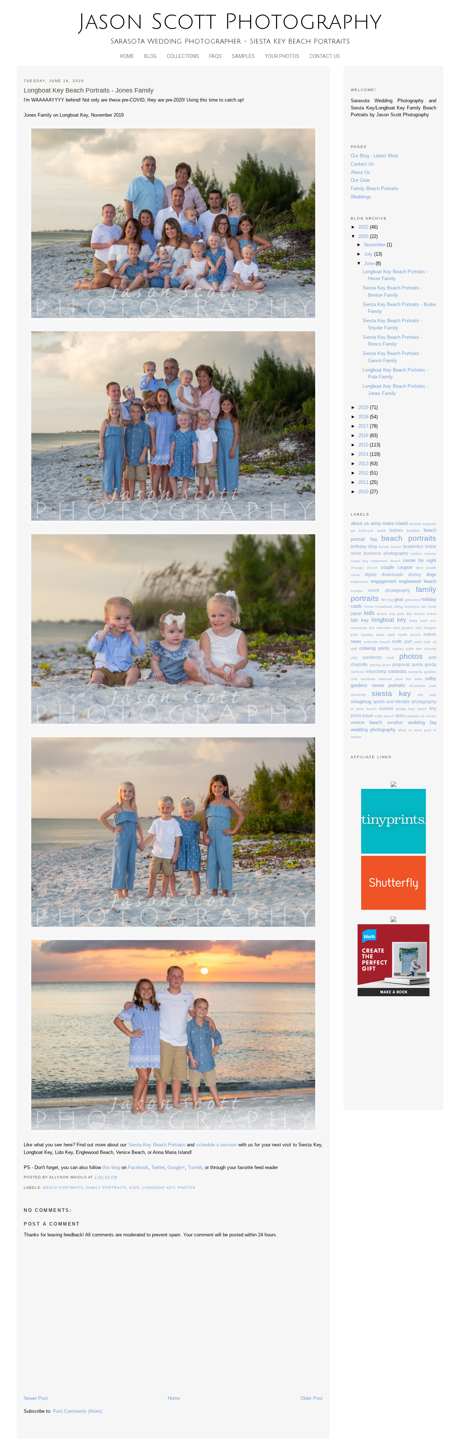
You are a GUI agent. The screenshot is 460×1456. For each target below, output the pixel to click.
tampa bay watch (411, 709)
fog (390, 600)
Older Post (311, 1398)
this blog (111, 1167)
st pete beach (364, 709)
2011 (364, 482)
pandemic (372, 657)
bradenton (413, 546)
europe (357, 591)
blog (372, 546)
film (384, 600)
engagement (383, 581)
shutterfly (358, 695)
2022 (364, 227)
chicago (357, 568)
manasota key (363, 628)
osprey (398, 649)
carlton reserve (423, 554)
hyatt (432, 606)
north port (402, 641)
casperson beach (385, 561)
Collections (183, 56)
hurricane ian (415, 606)
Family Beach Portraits (375, 188)
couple (387, 567)
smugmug (361, 701)
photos (187, 1188)
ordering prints (374, 648)
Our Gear (360, 180)
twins (401, 715)
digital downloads (384, 574)
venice (431, 716)
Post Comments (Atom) (77, 1411)
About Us (360, 172)
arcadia (415, 524)
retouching (375, 671)
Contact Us (324, 56)
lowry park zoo (422, 621)
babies (396, 530)
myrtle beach (409, 635)
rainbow (357, 672)
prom (386, 665)
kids (134, 1188)
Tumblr (195, 1167)
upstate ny (415, 716)
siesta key (391, 693)
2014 (364, 454)
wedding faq (422, 722)
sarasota (397, 671)
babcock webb (372, 530)
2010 (364, 491)
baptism (413, 530)
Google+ (176, 1167)
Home (127, 56)
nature (430, 634)
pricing (375, 665)
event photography (389, 590)
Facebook (138, 1167)
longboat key (158, 1188)
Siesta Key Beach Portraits (156, 1144)
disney (414, 574)
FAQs (215, 56)
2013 (364, 463)
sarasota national (376, 679)
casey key (359, 561)
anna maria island (389, 523)
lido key (360, 620)
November (375, 244)
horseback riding (389, 606)
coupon (405, 567)
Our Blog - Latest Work (375, 155)
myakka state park (378, 635)
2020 (364, 236)
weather (395, 722)
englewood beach (417, 581)
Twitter (158, 1167)
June (370, 263)
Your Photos (282, 56)
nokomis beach (377, 642)
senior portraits (388, 685)
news (356, 641)
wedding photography (373, 729)
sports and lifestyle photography (404, 701)
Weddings (361, 196)
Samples (243, 56)
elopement (359, 582)
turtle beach (384, 716)
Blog (150, 56)
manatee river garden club (399, 628)
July (369, 254)
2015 (364, 445)
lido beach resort (421, 614)
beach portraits (63, 1188)
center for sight (419, 560)
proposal (401, 664)
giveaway (412, 600)
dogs (431, 574)
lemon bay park (391, 614)
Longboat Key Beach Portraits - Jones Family (88, 90)
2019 (364, 407)
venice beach (366, 722)
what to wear (410, 730)
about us (360, 523)
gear (398, 599)
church (372, 568)
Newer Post (36, 1398)
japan (356, 613)
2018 (364, 416)
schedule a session (216, 1144)
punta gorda (424, 664)
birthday (359, 546)
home (369, 606)
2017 (364, 426)
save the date (408, 679)
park (390, 658)
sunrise (386, 708)
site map (427, 695)
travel (368, 715)
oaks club (422, 642)
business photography (386, 553)
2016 (364, 435)
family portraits (106, 1188)
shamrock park (422, 686)
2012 (364, 473)
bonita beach (390, 547)
